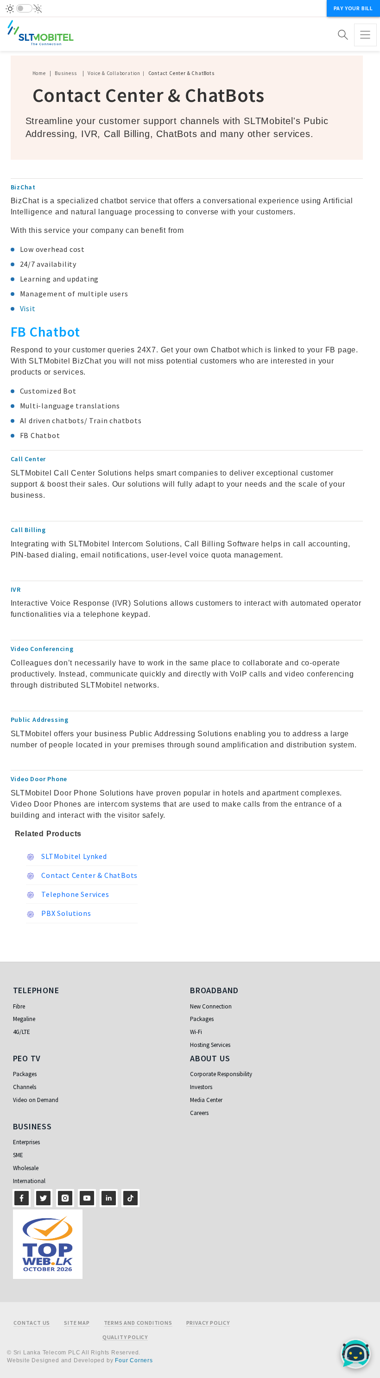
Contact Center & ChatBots (89, 875)
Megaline (24, 1019)
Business (65, 73)
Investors (201, 1087)
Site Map (76, 1323)
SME (18, 1155)
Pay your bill (353, 8)
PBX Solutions (65, 913)
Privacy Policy (208, 1323)
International (29, 1181)
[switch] (24, 8)
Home (39, 73)
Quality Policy (125, 1337)
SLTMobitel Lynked (73, 856)
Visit (28, 308)
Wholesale (25, 1168)
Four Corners (134, 1360)
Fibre (19, 1006)
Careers (199, 1113)
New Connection (211, 1006)
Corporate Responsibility (221, 1074)
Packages (202, 1019)
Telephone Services (74, 894)
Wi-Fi (196, 1032)
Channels (24, 1087)
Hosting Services (210, 1045)
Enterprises (26, 1142)
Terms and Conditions (138, 1323)
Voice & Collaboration (114, 73)
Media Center (206, 1100)
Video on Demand (35, 1100)
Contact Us (31, 1323)
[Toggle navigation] (365, 35)
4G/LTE (21, 1032)
